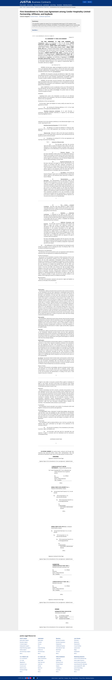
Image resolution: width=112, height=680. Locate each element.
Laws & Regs (53, 5)
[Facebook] (28, 678)
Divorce (39, 644)
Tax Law (58, 651)
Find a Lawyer (23, 5)
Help (70, 678)
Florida (39, 666)
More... (21, 653)
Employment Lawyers (24, 646)
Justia (21, 7)
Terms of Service (75, 678)
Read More (34, 30)
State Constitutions (42, 658)
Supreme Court (23, 664)
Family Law (40, 649)
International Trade (60, 647)
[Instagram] (30, 678)
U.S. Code (22, 660)
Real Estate (58, 649)
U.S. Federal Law (24, 656)
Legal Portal (60, 678)
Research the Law (38, 5)
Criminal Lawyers (23, 644)
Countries (58, 669)
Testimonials (77, 669)
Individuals (40, 638)
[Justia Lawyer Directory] (37, 678)
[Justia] (25, 2)
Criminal (40, 642)
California (40, 664)
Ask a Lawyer (30, 5)
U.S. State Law (41, 656)
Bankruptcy (40, 640)
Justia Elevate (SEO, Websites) (80, 664)
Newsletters (59, 5)
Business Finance (34, 16)
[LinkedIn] (25, 678)
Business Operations (60, 642)
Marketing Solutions (67, 5)
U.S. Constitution (23, 658)
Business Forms (59, 662)
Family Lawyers (23, 649)
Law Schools (46, 5)
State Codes (40, 660)
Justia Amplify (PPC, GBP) (79, 666)
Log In (84, 1)
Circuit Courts (23, 666)
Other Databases (60, 656)
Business (58, 638)
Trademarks (58, 668)
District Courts (23, 668)
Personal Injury (41, 651)
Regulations (22, 662)
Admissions (76, 642)
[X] (35, 678)
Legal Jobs (58, 658)
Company (66, 678)
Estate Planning (41, 647)
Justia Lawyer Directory (79, 660)
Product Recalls (59, 664)
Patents (57, 666)
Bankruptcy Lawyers (24, 640)
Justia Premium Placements (80, 662)
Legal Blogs (58, 660)
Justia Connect (55, 678)
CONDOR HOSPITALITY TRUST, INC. (42, 7)
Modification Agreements (44, 16)
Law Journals (77, 647)
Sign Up (89, 1)
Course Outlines (77, 646)
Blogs (75, 649)
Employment (58, 644)
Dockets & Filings (23, 669)
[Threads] (32, 678)
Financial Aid (76, 644)
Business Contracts (30, 7)
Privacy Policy (82, 678)
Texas (39, 669)
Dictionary (76, 640)
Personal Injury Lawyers (25, 651)
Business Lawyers (24, 642)
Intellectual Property (60, 646)
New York (40, 668)
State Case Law (41, 662)
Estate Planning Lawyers (25, 647)
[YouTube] (27, 678)
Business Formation (60, 640)
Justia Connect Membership (80, 658)
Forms (24, 7)
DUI (39, 646)
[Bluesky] (34, 678)
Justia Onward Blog (78, 668)
